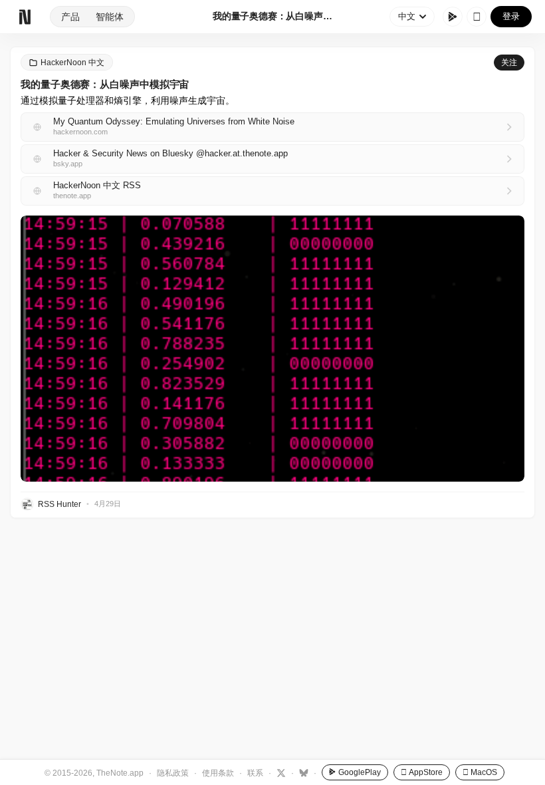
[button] (272, 349)
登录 (511, 16)
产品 (70, 16)
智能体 (110, 16)
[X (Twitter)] (279, 772)
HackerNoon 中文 (72, 62)
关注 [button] (509, 62)
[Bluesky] (302, 772)
